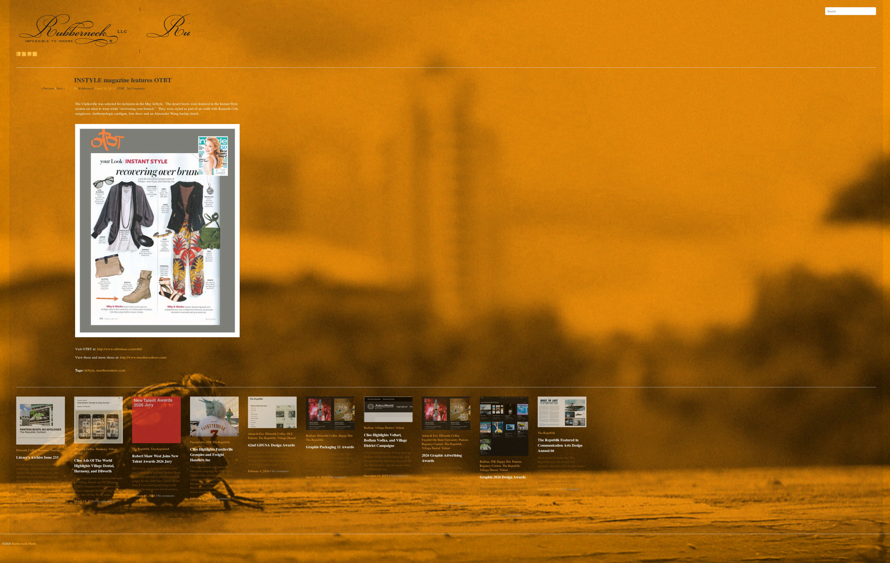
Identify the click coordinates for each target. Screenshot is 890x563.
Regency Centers (432, 444)
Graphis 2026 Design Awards (503, 477)
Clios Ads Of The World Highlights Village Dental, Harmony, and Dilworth (94, 461)
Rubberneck (86, 88)
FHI (209, 442)
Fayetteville (197, 442)
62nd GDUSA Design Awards (271, 445)
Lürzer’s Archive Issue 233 (37, 457)
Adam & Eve (256, 434)
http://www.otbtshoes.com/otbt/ (119, 349)
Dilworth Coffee (26, 450)
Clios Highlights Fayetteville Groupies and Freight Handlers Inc (214, 454)
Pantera (55, 450)
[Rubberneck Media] (103, 51)
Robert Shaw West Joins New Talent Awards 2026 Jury (155, 458)
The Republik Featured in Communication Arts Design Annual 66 (560, 445)
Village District (384, 428)
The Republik (140, 449)
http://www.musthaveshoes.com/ (143, 357)
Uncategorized (160, 449)
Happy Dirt (346, 435)
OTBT (121, 88)
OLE (290, 434)
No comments (48, 500)
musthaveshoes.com (110, 370)
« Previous (47, 88)
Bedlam (311, 435)
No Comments (136, 88)
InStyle (89, 370)
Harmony (43, 450)
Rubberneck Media (24, 543)
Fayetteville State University (440, 440)
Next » (61, 88)
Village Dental (117, 449)
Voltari (400, 428)
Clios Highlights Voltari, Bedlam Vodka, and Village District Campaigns (389, 440)
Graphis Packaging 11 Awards (330, 446)
